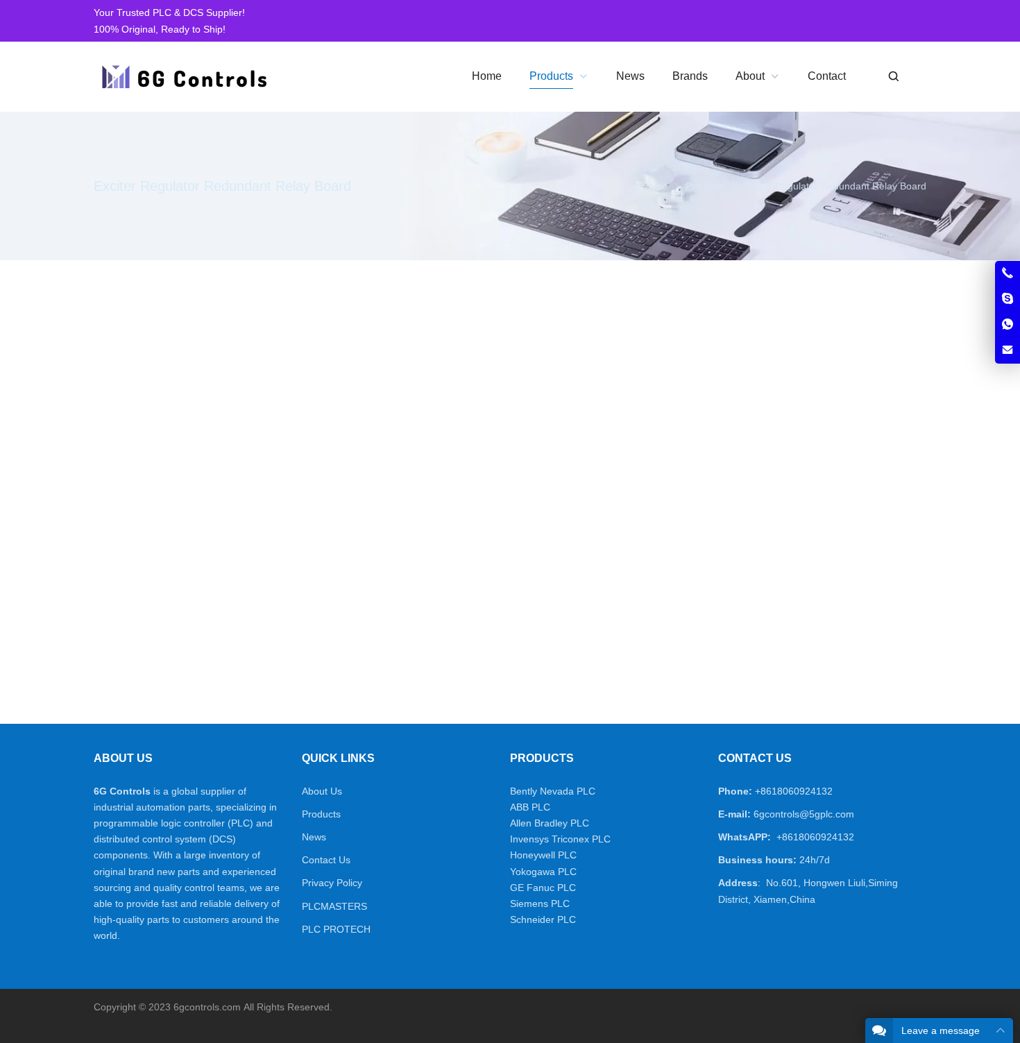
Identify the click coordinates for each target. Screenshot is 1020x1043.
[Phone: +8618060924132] (1007, 273)
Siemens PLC (540, 903)
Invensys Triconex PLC (560, 839)
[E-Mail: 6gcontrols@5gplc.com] (1007, 350)
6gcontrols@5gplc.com (804, 814)
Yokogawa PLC (543, 871)
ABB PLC (530, 807)
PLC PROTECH (336, 929)
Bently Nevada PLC (552, 791)
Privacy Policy (332, 882)
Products (321, 814)
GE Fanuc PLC (543, 887)
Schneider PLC (543, 919)
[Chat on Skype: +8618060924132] (1007, 299)
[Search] (893, 77)
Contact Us (326, 859)
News (314, 836)
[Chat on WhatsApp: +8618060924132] (1007, 324)
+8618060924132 (794, 791)
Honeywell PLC (543, 854)
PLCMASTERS (334, 906)
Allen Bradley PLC (549, 823)
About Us (322, 791)
